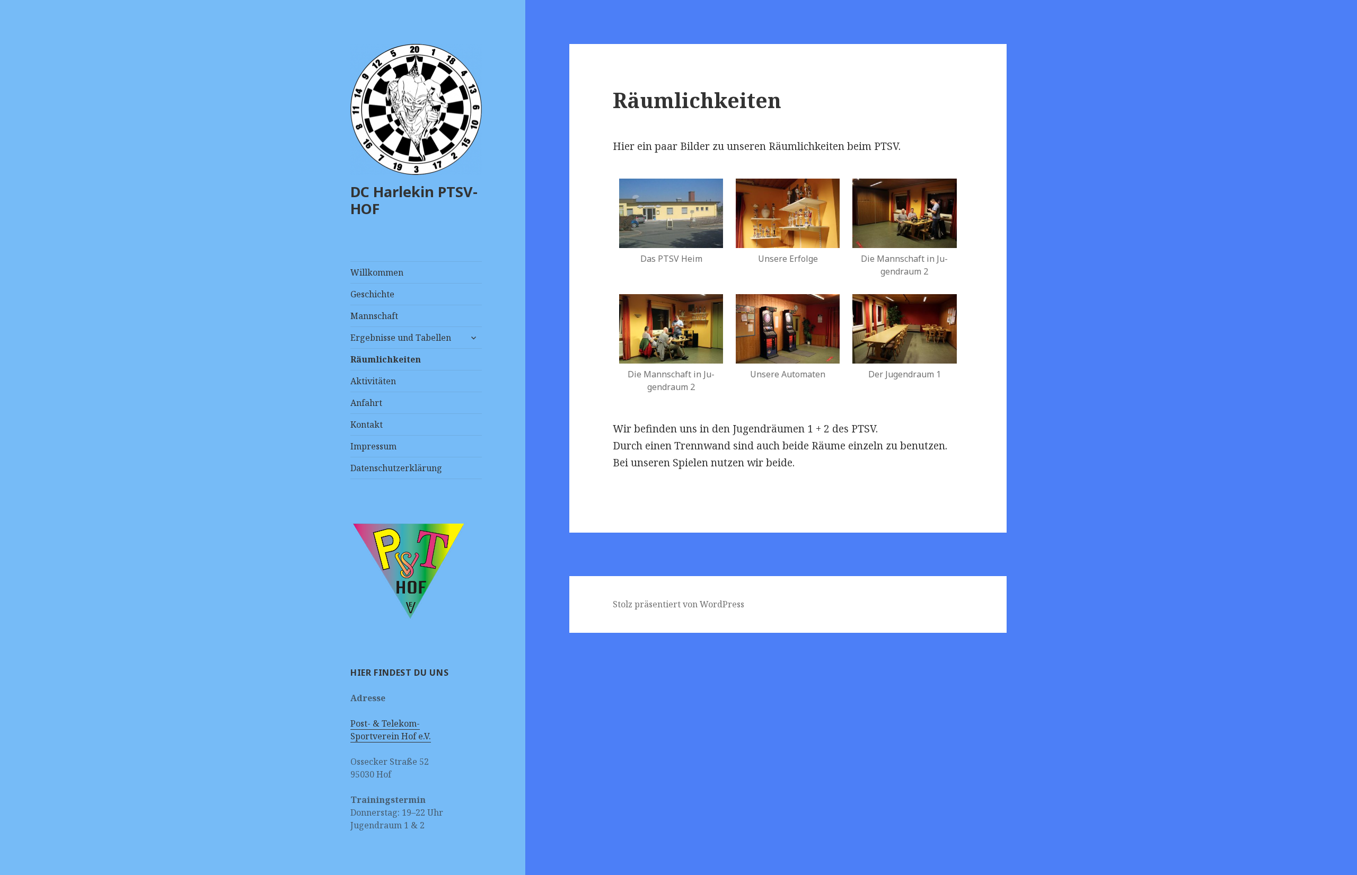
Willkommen (376, 272)
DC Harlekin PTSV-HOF (414, 200)
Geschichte (372, 294)
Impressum (373, 446)
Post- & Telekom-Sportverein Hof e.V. (390, 730)
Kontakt (366, 424)
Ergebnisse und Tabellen (400, 337)
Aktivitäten (373, 381)
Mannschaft (374, 316)
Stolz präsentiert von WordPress (678, 604)
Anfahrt (366, 403)
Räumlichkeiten (385, 359)
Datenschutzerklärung (396, 468)
